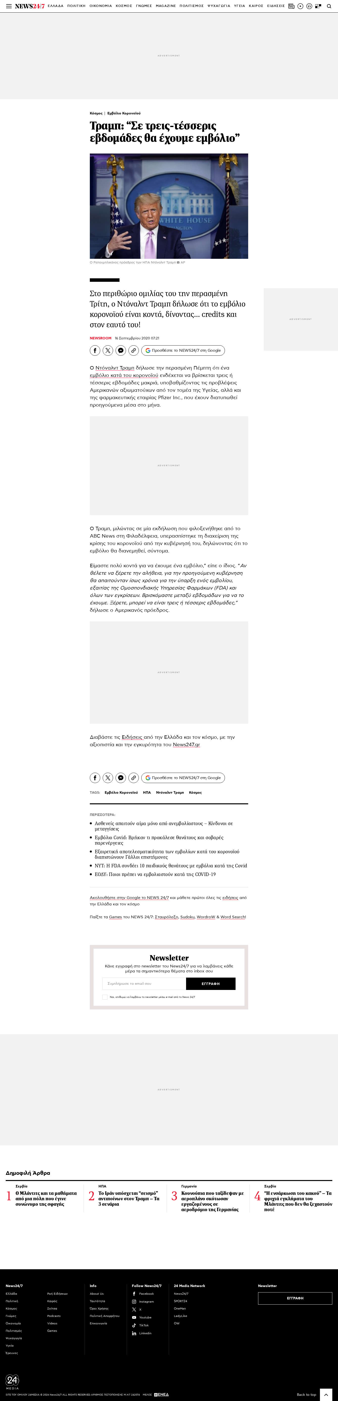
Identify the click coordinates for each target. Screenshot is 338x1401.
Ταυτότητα (97, 1301)
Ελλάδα (11, 1293)
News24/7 (181, 1293)
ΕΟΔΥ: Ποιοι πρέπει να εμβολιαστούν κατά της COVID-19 (155, 874)
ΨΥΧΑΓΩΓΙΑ (219, 6)
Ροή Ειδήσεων (57, 1293)
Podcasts (54, 1315)
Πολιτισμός (14, 1330)
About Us (97, 1293)
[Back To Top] (326, 1395)
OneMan (180, 1308)
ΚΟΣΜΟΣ (124, 6)
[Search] (329, 6)
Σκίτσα (52, 1308)
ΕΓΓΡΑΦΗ (295, 1298)
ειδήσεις (230, 898)
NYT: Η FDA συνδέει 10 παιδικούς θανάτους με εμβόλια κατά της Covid (171, 865)
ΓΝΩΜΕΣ (144, 6)
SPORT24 (180, 1301)
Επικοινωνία (98, 1323)
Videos (52, 1323)
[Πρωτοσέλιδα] (291, 6)
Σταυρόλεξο (166, 917)
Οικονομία (13, 1323)
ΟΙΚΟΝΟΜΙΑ (101, 6)
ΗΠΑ (147, 792)
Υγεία (10, 1345)
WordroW (206, 917)
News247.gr (186, 744)
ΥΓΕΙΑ (239, 6)
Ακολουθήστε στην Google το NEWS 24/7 (129, 898)
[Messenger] (121, 350)
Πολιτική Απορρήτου (105, 1315)
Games (115, 917)
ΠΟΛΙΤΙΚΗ (76, 6)
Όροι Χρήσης (99, 1308)
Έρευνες (12, 1353)
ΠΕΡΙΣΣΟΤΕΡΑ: (102, 815)
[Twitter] (108, 350)
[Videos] (300, 6)
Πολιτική (12, 1301)
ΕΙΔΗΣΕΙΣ (276, 6)
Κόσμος (97, 113)
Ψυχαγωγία (14, 1338)
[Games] (318, 6)
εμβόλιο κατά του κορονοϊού (124, 375)
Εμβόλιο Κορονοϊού (124, 113)
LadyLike (180, 1315)
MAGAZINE (166, 6)
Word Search (232, 917)
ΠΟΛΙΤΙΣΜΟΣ (192, 6)
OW (177, 1323)
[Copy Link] (133, 350)
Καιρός (256, 6)
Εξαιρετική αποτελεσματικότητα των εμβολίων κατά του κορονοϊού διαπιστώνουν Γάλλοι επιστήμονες (167, 854)
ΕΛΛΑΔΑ (56, 6)
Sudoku (187, 917)
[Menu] (9, 6)
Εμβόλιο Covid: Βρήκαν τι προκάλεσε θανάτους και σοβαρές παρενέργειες (159, 840)
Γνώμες (11, 1315)
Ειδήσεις (133, 737)
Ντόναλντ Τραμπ (115, 368)
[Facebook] (95, 350)
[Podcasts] (309, 6)
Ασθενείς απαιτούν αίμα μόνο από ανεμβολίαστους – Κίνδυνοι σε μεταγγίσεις (164, 826)
